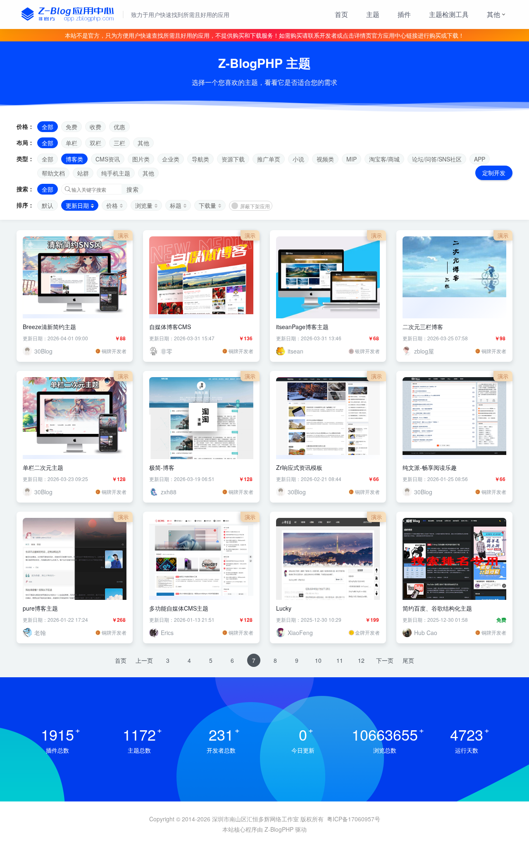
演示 (123, 235)
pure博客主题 (40, 608)
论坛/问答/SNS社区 (437, 159)
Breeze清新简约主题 (49, 326)
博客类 (74, 159)
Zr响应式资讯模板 (299, 467)
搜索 (132, 189)
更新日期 (77, 205)
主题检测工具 (449, 14)
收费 (95, 127)
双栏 (95, 143)
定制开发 (493, 172)
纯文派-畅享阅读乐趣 (430, 467)
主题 (372, 14)
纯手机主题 (115, 173)
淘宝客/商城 (384, 159)
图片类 (141, 159)
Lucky (283, 608)
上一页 (144, 660)
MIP (351, 159)
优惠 (119, 127)
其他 (493, 14)
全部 (47, 127)
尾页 (408, 660)
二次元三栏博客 (423, 326)
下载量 (207, 205)
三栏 (119, 143)
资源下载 (233, 159)
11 (339, 660)
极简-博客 (161, 467)
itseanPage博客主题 (302, 326)
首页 (341, 14)
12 (361, 660)
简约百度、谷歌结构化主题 (437, 608)
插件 (404, 14)
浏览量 (144, 205)
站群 (83, 173)
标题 (175, 205)
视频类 (325, 159)
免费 (71, 127)
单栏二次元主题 (43, 467)
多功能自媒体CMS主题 (178, 608)
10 (318, 660)
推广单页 (268, 159)
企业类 (170, 159)
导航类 (200, 159)
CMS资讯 (107, 159)
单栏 (71, 143)
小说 (298, 159)
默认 (47, 205)
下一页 (384, 660)
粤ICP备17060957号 (353, 819)
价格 (112, 205)
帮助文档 (53, 173)
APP (479, 159)
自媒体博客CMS (170, 326)
